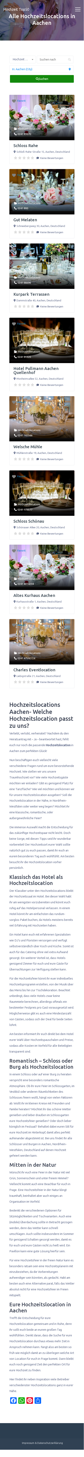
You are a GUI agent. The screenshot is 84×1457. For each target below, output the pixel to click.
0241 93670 (24, 134)
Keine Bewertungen (51, 158)
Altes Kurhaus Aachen (34, 595)
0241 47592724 (26, 658)
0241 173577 (24, 509)
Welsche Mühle (27, 446)
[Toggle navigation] (78, 9)
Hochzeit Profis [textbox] (23, 59)
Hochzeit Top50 (16, 9)
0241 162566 (24, 435)
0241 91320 (24, 356)
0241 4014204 (25, 583)
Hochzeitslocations (29, 128)
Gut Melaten (25, 219)
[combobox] (22, 59)
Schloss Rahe (25, 145)
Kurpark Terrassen (31, 294)
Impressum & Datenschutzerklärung (42, 1443)
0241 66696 (24, 282)
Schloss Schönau (28, 521)
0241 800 (22, 208)
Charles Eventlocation (34, 669)
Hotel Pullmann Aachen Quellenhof (36, 370)
